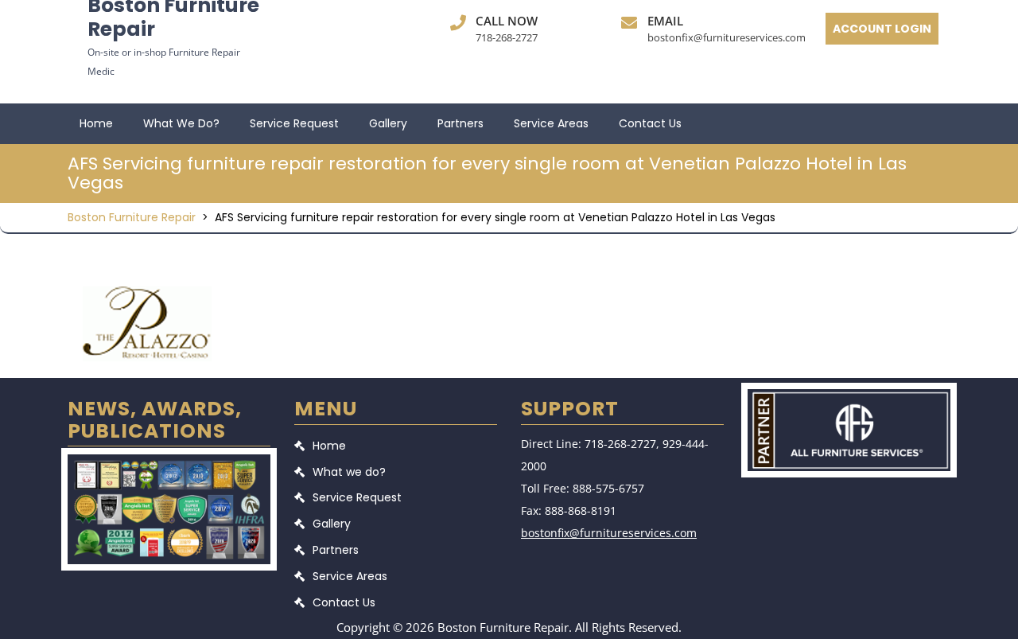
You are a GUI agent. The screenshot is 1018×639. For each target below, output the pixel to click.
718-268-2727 (507, 37)
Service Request (294, 123)
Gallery (388, 123)
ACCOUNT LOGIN (882, 29)
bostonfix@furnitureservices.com (726, 37)
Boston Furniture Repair (132, 217)
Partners (460, 123)
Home (96, 123)
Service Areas (551, 123)
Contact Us (650, 123)
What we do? (181, 123)
